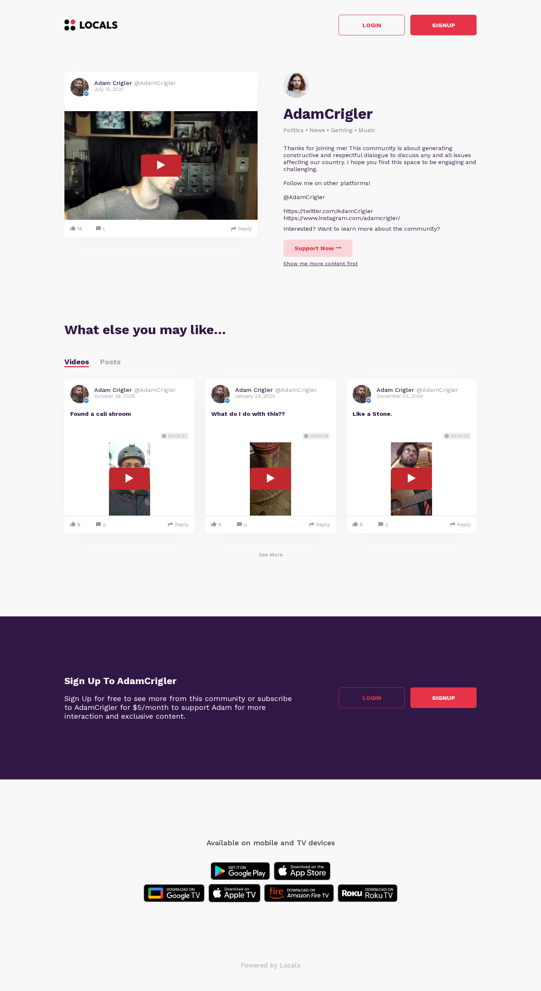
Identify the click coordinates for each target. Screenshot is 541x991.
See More (271, 555)
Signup (443, 25)
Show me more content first (320, 263)
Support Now (314, 248)
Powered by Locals (271, 965)
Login (372, 25)
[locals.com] (90, 25)
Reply (245, 228)
